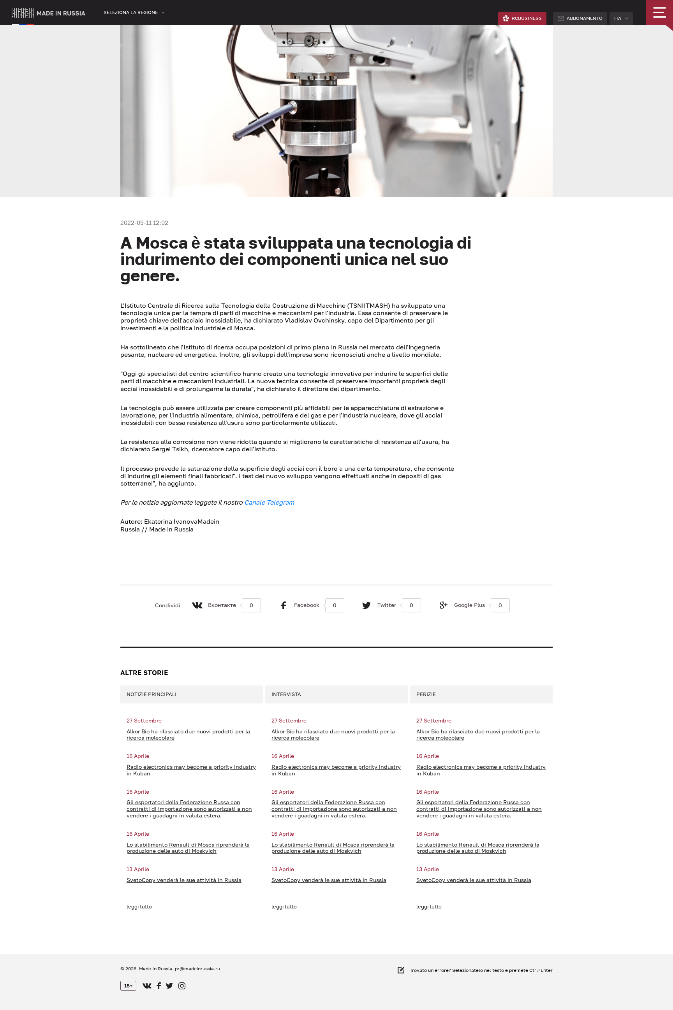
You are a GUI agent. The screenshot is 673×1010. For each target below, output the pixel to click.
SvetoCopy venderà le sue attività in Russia (184, 880)
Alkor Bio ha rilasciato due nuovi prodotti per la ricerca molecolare (188, 734)
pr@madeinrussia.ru (197, 968)
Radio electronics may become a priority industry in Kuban (191, 770)
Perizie (426, 694)
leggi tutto (139, 906)
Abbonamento (585, 18)
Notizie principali (151, 694)
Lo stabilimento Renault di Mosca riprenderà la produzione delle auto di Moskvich (188, 848)
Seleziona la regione (131, 12)
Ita (617, 18)
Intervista (286, 694)
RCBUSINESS (527, 18)
